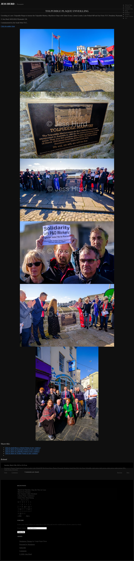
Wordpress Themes (25, 541)
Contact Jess (129, 9)
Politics (127, 12)
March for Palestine (24, 492)
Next (128, 472)
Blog (126, 11)
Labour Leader (28, 468)
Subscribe (21, 532)
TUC (124, 468)
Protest (127, 14)
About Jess (128, 5)
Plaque (55, 468)
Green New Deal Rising (26, 498)
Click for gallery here (8, 26)
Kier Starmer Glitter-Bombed (27, 494)
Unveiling (15, 469)
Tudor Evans (8, 469)
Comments (15, 472)
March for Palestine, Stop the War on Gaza (32, 490)
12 (29, 506)
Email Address (22, 528)
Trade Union (129, 16)
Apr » (28, 516)
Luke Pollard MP (37, 468)
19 (29, 509)
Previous (119, 472)
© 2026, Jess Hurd (25, 554)
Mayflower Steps (47, 468)
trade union (95, 468)
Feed (5, 472)
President (66, 468)
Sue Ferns (82, 468)
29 (20, 513)
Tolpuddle (88, 468)
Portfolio (128, 7)
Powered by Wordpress (27, 544)
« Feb (19, 516)
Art (126, 18)
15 (20, 509)
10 (25, 506)
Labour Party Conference (26, 496)
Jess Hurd (7, 4)
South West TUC (74, 468)
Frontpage (7, 468)
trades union (110, 468)
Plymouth (60, 468)
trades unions (118, 468)
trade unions (102, 468)
